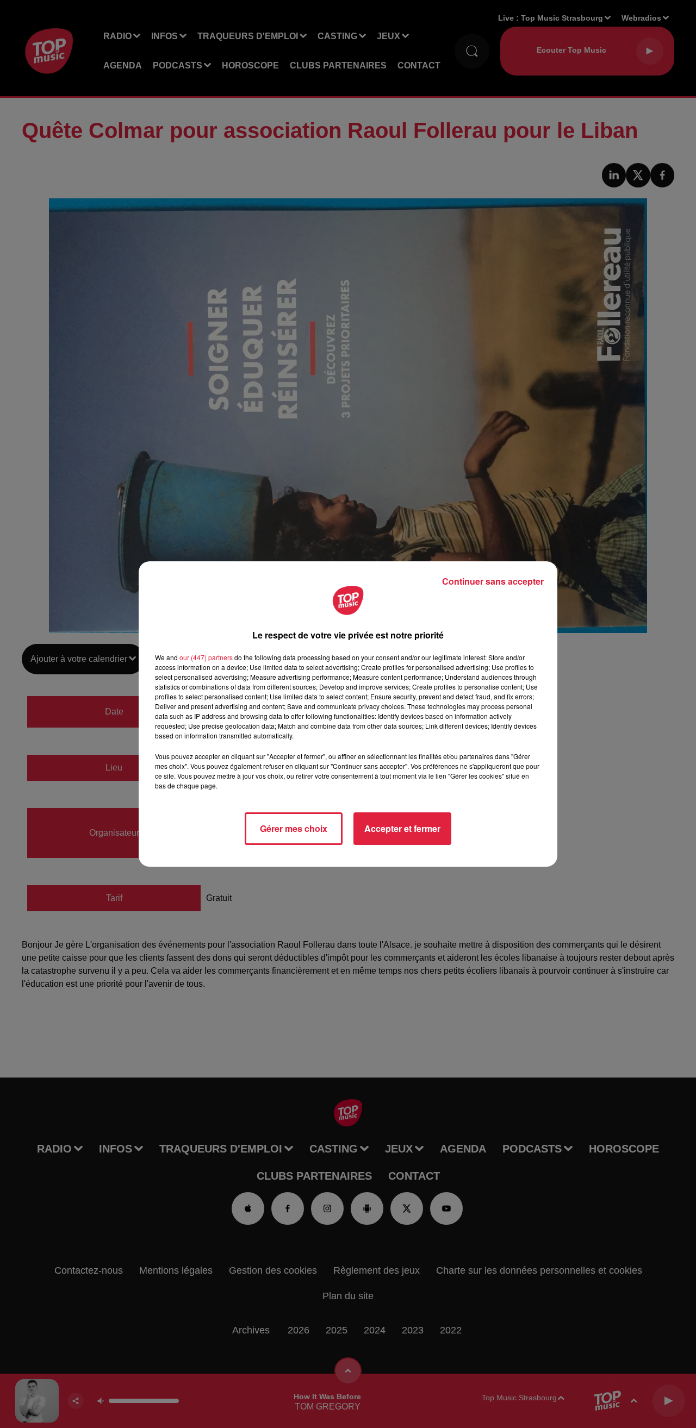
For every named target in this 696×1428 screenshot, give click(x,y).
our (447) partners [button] (206, 657)
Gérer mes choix (293, 828)
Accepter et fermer (402, 828)
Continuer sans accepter (493, 581)
